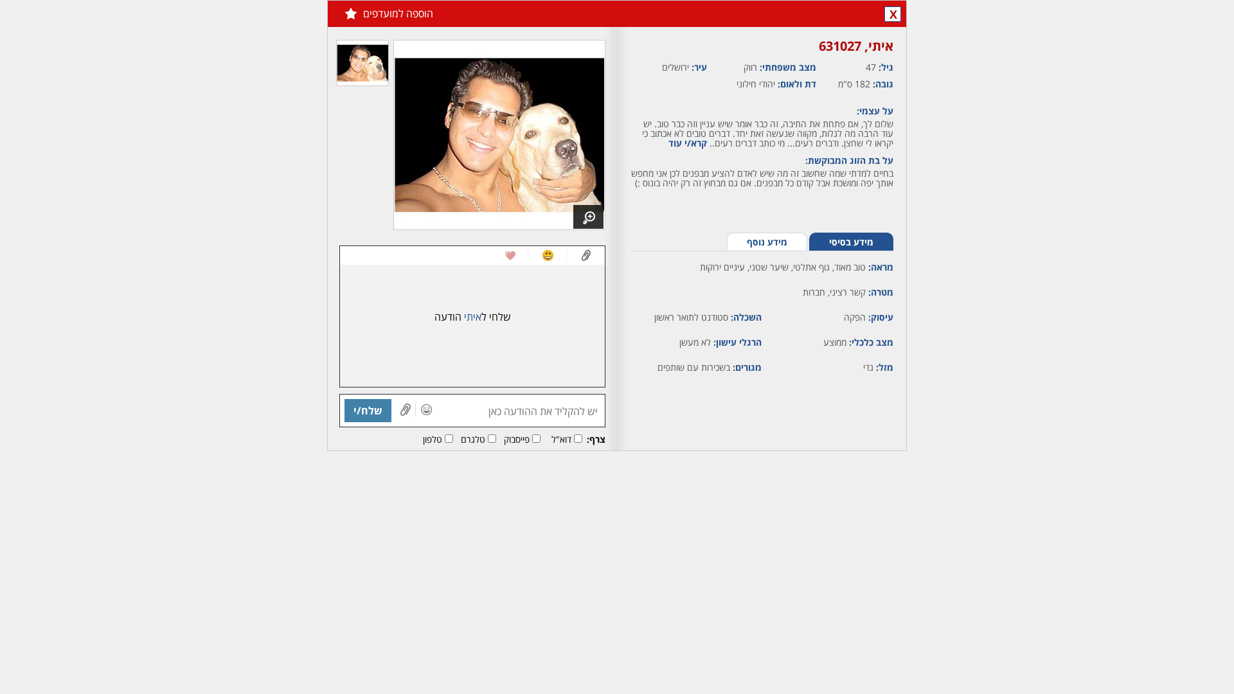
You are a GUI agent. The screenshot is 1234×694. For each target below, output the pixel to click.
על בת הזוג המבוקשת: (849, 160)
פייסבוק (517, 439)
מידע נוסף (767, 242)
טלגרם (473, 439)
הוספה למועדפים (398, 13)
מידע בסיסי (851, 242)
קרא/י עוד (687, 143)
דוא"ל (561, 439)
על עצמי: (875, 111)
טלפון (432, 439)
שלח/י (367, 411)
